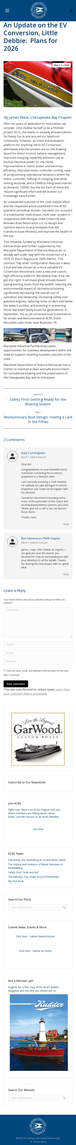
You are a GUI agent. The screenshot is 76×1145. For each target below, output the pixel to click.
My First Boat (16, 881)
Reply (66, 524)
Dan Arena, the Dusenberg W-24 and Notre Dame (37, 860)
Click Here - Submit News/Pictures (35, 936)
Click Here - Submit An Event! (35, 951)
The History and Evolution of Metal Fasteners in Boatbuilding (35, 866)
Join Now (38, 829)
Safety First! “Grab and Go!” (23, 872)
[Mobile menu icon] (7, 10)
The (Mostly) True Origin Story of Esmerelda (33, 876)
